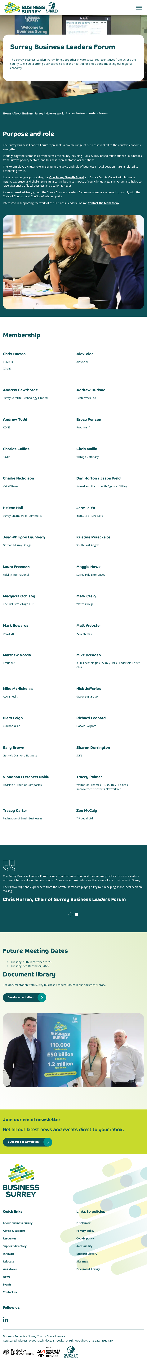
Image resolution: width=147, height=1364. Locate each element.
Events (7, 1284)
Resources (9, 1238)
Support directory (14, 1246)
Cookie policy (85, 1238)
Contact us (10, 1292)
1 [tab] (70, 914)
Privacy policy (85, 1231)
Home (7, 113)
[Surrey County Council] (71, 1351)
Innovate (9, 1254)
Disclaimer (83, 1223)
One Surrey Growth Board (66, 177)
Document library (88, 1269)
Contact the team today (103, 203)
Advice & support (14, 1231)
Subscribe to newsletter (23, 1141)
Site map (82, 1261)
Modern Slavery (86, 1254)
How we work (55, 113)
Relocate (8, 1261)
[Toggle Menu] (139, 7)
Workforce (10, 1269)
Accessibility (84, 1246)
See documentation (20, 997)
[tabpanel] (73, 886)
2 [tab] (76, 914)
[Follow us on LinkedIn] (5, 1319)
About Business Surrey (28, 113)
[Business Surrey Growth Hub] (73, 1180)
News (6, 1277)
